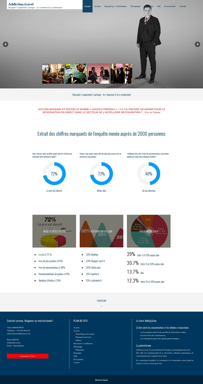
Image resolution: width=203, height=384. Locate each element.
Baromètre (148, 6)
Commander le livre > (28, 356)
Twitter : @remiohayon (15, 346)
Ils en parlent (170, 6)
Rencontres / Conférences (116, 6)
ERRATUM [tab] (101, 300)
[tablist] (101, 301)
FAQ (158, 6)
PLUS (54, 234)
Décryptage (135, 6)
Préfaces (79, 340)
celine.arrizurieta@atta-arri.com (19, 334)
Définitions (80, 350)
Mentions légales (101, 380)
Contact (183, 6)
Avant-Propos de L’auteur (85, 334)
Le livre (97, 6)
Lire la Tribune (152, 112)
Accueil (88, 6)
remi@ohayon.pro (13, 343)
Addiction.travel (35, 5)
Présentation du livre (83, 337)
